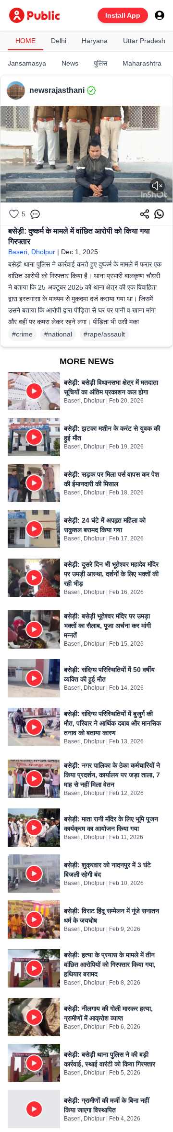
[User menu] (159, 15)
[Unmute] (157, 185)
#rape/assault (104, 334)
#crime (22, 334)
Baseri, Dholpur (31, 252)
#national (58, 334)
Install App (122, 15)
